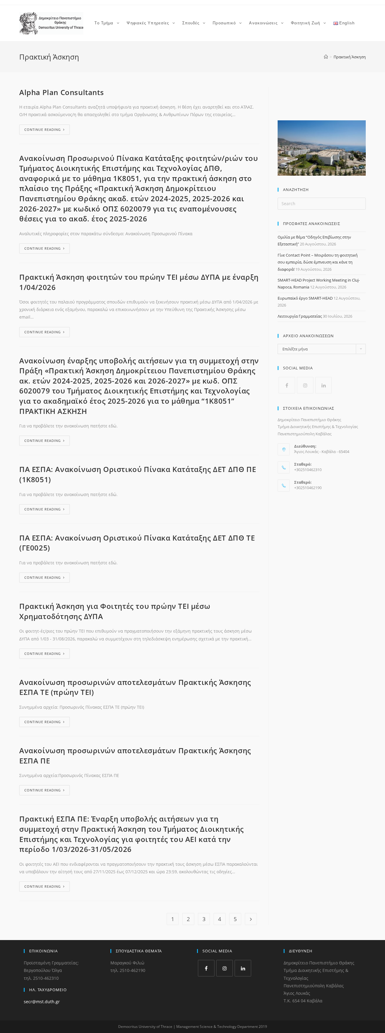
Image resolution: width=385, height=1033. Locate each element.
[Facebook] (287, 385)
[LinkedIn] (323, 385)
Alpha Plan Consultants (61, 92)
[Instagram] (305, 385)
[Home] (326, 57)
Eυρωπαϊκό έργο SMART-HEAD (305, 298)
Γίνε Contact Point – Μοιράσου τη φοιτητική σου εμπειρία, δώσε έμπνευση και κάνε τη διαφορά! (318, 262)
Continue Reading (42, 129)
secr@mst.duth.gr (42, 1001)
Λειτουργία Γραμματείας (300, 316)
